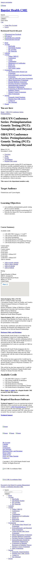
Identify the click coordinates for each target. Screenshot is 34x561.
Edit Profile (11, 46)
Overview (7, 154)
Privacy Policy (7, 453)
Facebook (18, 34)
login (6, 390)
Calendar (7, 53)
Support (7, 95)
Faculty (7, 158)
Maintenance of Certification (16, 63)
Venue (6, 156)
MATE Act (11, 65)
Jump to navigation (6, 2)
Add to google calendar (12, 262)
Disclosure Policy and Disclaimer (11, 332)
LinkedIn (17, 38)
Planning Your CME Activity (17, 99)
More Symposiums (14, 94)
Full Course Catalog (14, 68)
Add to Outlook (9, 267)
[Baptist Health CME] (5, 426)
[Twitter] (11, 433)
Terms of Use (7, 454)
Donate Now (25, 426)
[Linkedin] (18, 433)
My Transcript (12, 51)
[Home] (3, 5)
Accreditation (9, 159)
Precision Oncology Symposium (18, 83)
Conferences (12, 58)
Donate (7, 104)
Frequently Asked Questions (16, 97)
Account (7, 44)
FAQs (4, 456)
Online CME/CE (13, 56)
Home (6, 43)
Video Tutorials (13, 456)
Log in (6, 27)
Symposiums (8, 70)
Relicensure (11, 66)
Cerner (10, 60)
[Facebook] (5, 433)
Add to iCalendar (10, 266)
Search (3, 15)
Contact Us (11, 100)
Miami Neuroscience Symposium (18, 80)
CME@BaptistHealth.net (18, 407)
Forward (17, 39)
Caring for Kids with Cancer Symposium (20, 78)
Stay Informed (12, 102)
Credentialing (12, 61)
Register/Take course (11, 161)
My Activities (12, 49)
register (12, 390)
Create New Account (11, 25)
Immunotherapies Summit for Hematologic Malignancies (17, 86)
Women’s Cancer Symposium (17, 92)
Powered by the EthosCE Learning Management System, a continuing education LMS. (15, 486)
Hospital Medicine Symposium (17, 82)
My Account (6, 442)
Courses (7, 54)
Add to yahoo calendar (11, 264)
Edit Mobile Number (14, 48)
